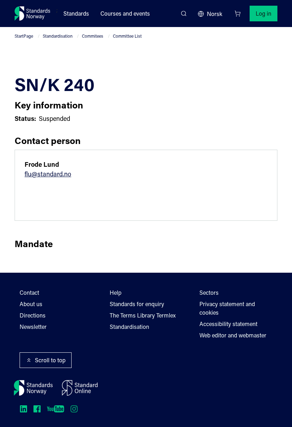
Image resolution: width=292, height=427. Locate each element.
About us (31, 304)
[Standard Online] (80, 387)
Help (115, 292)
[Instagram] (74, 409)
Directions (33, 315)
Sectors (209, 292)
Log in (263, 13)
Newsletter (33, 326)
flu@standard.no (48, 174)
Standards (76, 13)
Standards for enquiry (137, 304)
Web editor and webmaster (232, 335)
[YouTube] (55, 409)
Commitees (92, 36)
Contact (29, 292)
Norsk (214, 13)
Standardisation (58, 36)
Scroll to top (50, 360)
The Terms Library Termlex (143, 315)
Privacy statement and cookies (227, 308)
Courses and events (125, 13)
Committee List (127, 36)
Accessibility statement (228, 323)
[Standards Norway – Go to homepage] (32, 13)
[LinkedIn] (23, 409)
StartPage (24, 36)
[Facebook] (37, 409)
